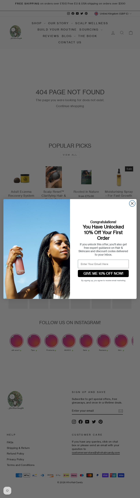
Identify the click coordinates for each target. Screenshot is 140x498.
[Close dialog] (132, 203)
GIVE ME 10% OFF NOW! (103, 273)
